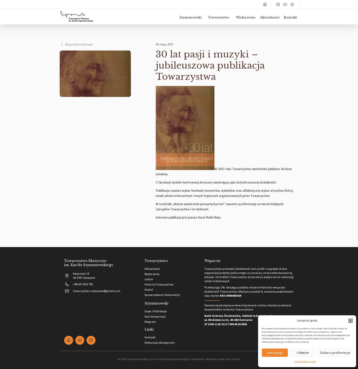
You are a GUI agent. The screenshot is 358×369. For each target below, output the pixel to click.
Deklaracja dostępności (160, 343)
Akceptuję (274, 352)
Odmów (303, 352)
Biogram (150, 322)
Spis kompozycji (155, 317)
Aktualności (270, 17)
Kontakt (290, 17)
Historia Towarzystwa (159, 284)
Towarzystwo (219, 17)
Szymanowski (190, 17)
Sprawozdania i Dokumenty (162, 295)
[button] (350, 321)
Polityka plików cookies (305, 361)
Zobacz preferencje (335, 352)
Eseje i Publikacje (156, 311)
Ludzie (149, 279)
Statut (149, 290)
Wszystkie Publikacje (78, 45)
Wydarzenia (246, 17)
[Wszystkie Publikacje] (62, 44)
